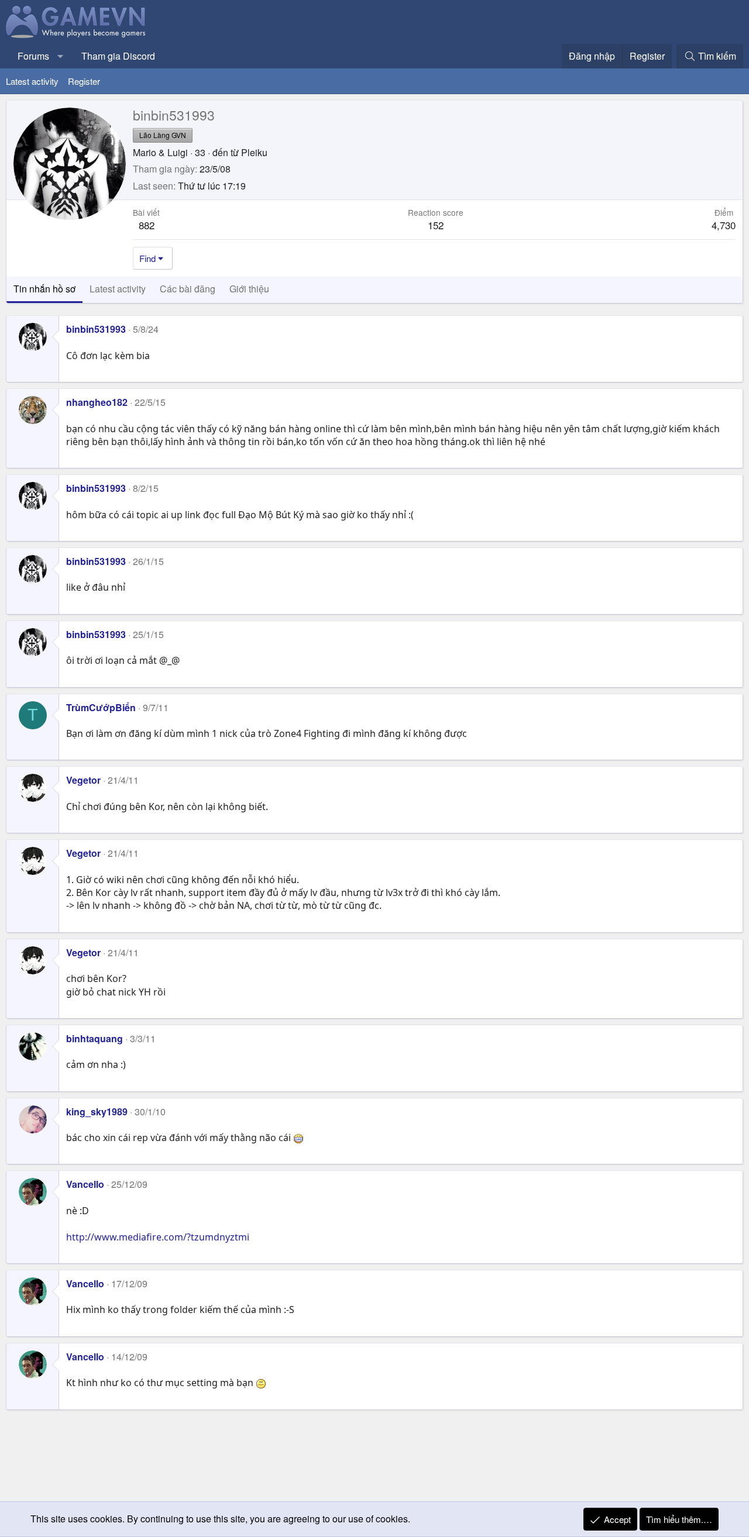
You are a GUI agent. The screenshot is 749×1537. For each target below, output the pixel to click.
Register (84, 81)
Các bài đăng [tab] (187, 288)
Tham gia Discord (118, 56)
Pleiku (254, 152)
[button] (60, 56)
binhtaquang (94, 1038)
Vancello (85, 1184)
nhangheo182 (97, 402)
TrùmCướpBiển (101, 707)
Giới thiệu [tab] (249, 288)
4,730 (724, 225)
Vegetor (83, 780)
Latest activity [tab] (118, 288)
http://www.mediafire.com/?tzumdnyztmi (157, 1237)
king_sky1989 (97, 1111)
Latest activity (32, 81)
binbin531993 (96, 329)
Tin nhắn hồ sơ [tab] (44, 288)
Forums (33, 56)
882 (146, 225)
